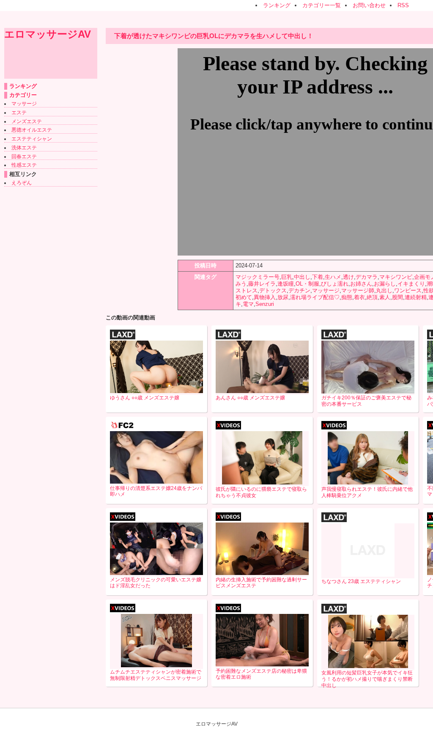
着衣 (359, 297)
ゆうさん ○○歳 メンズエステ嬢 (144, 398)
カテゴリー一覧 (321, 5)
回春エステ (24, 157)
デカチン (299, 290)
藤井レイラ (262, 284)
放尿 (282, 297)
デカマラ (367, 277)
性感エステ (24, 165)
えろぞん (21, 183)
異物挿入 (265, 297)
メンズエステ (26, 121)
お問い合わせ (369, 5)
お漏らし (385, 284)
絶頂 (372, 297)
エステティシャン (31, 139)
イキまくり (411, 284)
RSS (403, 5)
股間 (397, 297)
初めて (244, 297)
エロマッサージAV (47, 34)
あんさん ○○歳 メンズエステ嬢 (250, 398)
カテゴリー (23, 95)
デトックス (273, 290)
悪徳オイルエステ (31, 130)
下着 (317, 277)
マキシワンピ (395, 277)
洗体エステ (24, 148)
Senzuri (264, 304)
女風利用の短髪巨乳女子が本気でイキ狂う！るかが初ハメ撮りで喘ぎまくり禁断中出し (367, 679)
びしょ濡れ (334, 284)
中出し (302, 277)
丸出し (384, 290)
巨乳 (286, 277)
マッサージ (24, 104)
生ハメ (333, 277)
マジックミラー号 (258, 277)
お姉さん (361, 284)
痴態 (346, 297)
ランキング (276, 5)
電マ (248, 304)
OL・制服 (307, 284)
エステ (19, 113)
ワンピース (408, 290)
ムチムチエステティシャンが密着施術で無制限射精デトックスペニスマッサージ (155, 675)
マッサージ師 (357, 290)
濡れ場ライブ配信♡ (315, 297)
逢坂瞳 (285, 284)
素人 (384, 297)
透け (348, 277)
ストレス (247, 290)
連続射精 (416, 297)
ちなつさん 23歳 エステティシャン (361, 581)
